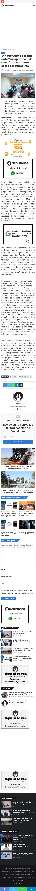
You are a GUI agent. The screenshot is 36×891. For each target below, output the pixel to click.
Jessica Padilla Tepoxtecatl (16, 696)
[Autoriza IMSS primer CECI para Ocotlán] (27, 505)
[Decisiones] (7, 5)
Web (2, 583)
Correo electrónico (7, 576)
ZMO (8, 49)
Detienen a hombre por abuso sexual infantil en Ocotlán (9, 534)
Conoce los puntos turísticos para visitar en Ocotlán (23, 854)
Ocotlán (13, 49)
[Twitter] (17, 883)
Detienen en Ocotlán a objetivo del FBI (26, 533)
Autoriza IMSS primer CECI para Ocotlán (26, 514)
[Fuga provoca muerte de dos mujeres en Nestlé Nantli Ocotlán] (6, 838)
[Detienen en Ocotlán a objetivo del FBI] (27, 524)
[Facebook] (15, 883)
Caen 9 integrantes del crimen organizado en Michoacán (23, 649)
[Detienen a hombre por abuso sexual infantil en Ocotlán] (9, 524)
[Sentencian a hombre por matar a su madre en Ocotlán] (9, 505)
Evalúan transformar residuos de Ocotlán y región (23, 633)
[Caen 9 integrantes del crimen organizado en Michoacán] (6, 651)
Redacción (6, 70)
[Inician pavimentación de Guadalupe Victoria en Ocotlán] (6, 642)
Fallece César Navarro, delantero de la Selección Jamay (21, 846)
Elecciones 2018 (14, 376)
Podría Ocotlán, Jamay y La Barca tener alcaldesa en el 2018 (20, 693)
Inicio (4, 49)
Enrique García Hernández (25, 376)
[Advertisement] (18, 28)
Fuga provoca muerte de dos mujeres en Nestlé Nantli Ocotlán (23, 837)
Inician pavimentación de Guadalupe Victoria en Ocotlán (23, 641)
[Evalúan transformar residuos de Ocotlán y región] (6, 634)
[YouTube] (19, 883)
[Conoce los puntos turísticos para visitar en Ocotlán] (6, 855)
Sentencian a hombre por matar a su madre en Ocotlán (8, 515)
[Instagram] (21, 883)
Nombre (4, 569)
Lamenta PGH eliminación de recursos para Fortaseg (19, 702)
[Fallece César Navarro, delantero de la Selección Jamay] (6, 847)
